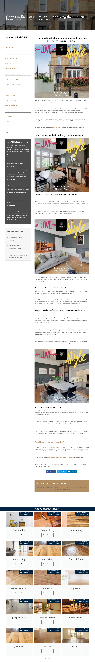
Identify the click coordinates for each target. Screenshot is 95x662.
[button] (51, 471)
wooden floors (58, 128)
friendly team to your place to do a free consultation (60, 457)
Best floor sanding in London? (49, 441)
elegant (71, 331)
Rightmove (71, 464)
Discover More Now (19, 534)
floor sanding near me (56, 447)
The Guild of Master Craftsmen (20, 147)
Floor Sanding (24, 170)
